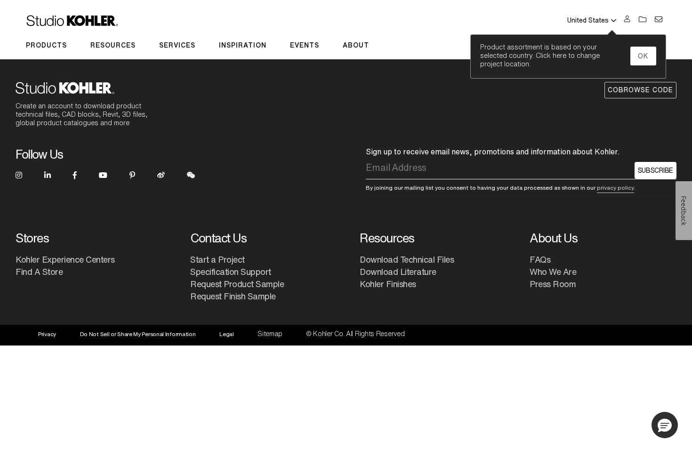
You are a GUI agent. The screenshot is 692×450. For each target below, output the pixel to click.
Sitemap (269, 333)
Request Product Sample (237, 284)
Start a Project (217, 259)
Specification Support (230, 271)
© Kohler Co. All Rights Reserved (355, 333)
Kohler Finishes (388, 284)
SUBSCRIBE (655, 170)
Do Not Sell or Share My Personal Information (138, 334)
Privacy (47, 334)
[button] (665, 425)
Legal (226, 334)
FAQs (540, 259)
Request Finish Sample (233, 296)
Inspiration (242, 45)
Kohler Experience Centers (65, 259)
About (356, 45)
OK (643, 56)
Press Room (553, 284)
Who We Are (553, 271)
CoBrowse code (640, 90)
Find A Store (39, 271)
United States (588, 20)
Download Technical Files (407, 259)
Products (46, 45)
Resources (113, 45)
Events (304, 45)
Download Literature (398, 271)
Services (177, 45)
